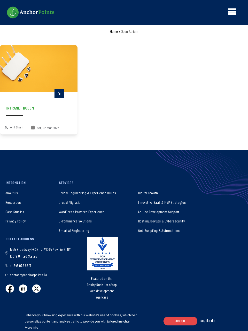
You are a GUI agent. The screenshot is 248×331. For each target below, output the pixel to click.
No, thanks (208, 321)
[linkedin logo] (23, 288)
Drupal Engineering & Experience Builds (87, 192)
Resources (13, 202)
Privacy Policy (16, 221)
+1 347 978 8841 (20, 265)
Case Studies (15, 211)
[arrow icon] (59, 93)
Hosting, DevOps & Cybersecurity (161, 221)
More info (31, 327)
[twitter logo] (36, 288)
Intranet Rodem (20, 107)
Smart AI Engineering (74, 230)
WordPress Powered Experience (81, 211)
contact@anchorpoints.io (28, 274)
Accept (180, 321)
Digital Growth (148, 192)
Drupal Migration (70, 202)
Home (114, 31)
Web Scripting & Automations (159, 230)
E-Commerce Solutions (75, 221)
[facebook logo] (10, 288)
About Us (12, 192)
